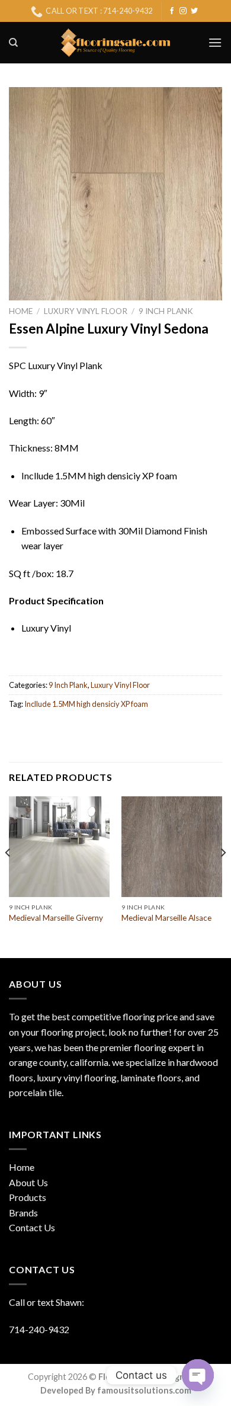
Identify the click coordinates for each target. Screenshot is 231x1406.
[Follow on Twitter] (194, 11)
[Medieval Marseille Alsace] (171, 846)
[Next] (223, 876)
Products (27, 1197)
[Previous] (8, 876)
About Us (28, 1182)
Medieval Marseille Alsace (166, 918)
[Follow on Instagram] (183, 11)
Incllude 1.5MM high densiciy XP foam (86, 704)
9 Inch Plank (166, 311)
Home (21, 311)
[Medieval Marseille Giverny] (59, 846)
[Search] (13, 42)
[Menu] (215, 42)
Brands (23, 1212)
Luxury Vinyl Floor (85, 311)
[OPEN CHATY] (198, 1375)
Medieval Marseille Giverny (56, 918)
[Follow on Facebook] (171, 11)
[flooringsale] (116, 42)
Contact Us (32, 1227)
